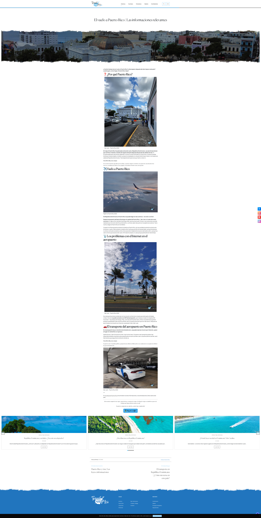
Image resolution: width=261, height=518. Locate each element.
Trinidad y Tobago (134, 503)
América (123, 4)
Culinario (130, 4)
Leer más (44, 447)
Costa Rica (121, 505)
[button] (127, 450)
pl (164, 4)
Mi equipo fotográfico (157, 505)
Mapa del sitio (156, 507)
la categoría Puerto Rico (111, 395)
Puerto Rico (167, 459)
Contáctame (154, 4)
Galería (146, 4)
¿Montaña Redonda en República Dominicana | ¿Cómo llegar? (130, 438)
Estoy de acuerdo (157, 515)
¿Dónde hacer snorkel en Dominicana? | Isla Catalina (44, 438)
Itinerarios (138, 4)
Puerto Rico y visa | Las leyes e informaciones (100, 470)
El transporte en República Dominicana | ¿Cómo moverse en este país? (160, 473)
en (168, 4)
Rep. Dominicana (45, 435)
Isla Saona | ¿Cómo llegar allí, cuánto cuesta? (217, 438)
